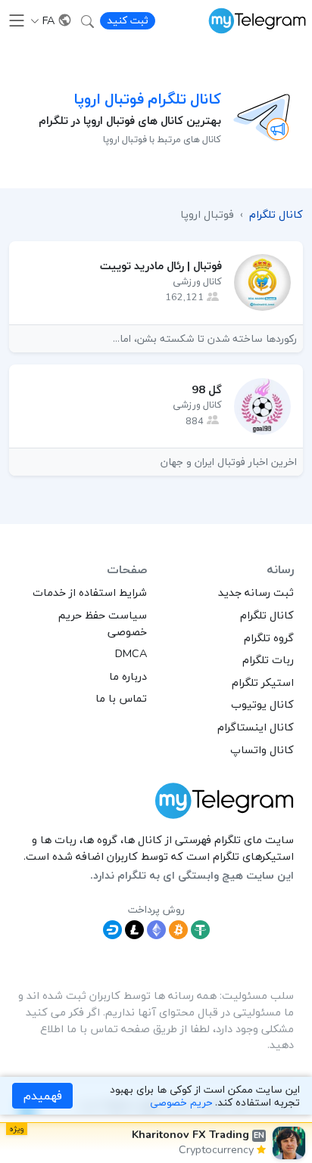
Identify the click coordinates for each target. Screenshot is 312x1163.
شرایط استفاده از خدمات (90, 592)
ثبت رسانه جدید (256, 592)
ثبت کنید (127, 20)
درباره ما (128, 676)
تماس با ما (121, 698)
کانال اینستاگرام (255, 726)
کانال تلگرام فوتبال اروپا (147, 98)
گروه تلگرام (269, 637)
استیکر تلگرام (263, 682)
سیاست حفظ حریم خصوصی (102, 623)
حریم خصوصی (181, 1102)
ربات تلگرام (268, 659)
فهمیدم (42, 1095)
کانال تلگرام (267, 614)
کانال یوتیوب (262, 704)
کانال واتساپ (262, 749)
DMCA (131, 653)
